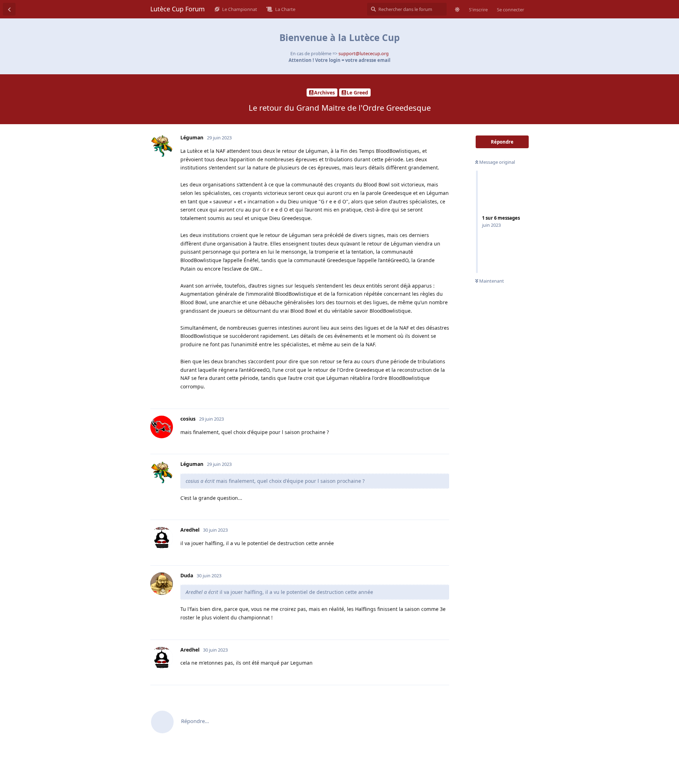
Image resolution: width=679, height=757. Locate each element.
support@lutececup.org (363, 53)
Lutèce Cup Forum (177, 9)
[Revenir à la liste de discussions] (9, 9)
